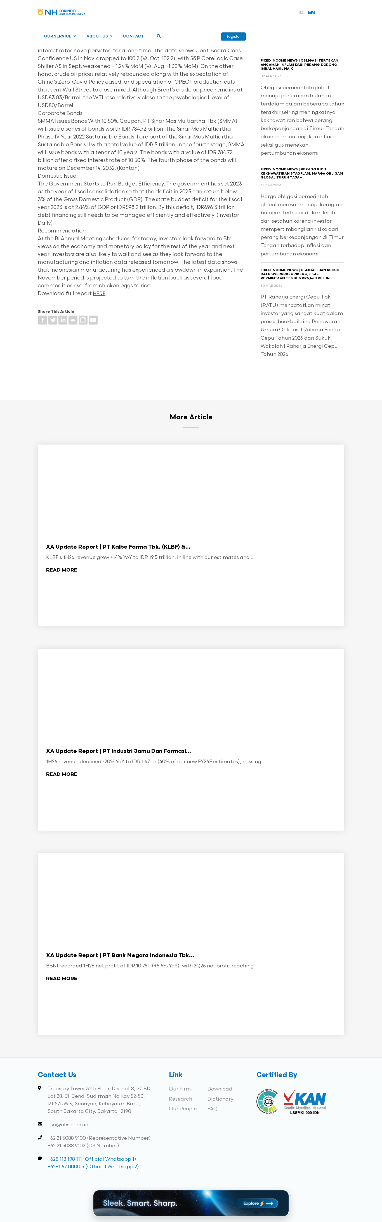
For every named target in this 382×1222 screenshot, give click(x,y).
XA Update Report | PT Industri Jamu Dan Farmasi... (118, 751)
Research (180, 1099)
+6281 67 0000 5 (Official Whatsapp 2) (93, 1167)
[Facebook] (42, 320)
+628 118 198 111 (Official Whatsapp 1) (92, 1159)
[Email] (73, 320)
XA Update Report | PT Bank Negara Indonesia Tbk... (120, 955)
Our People (183, 1109)
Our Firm (180, 1089)
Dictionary (220, 1099)
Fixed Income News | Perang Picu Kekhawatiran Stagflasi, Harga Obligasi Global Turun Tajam (302, 173)
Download (219, 1089)
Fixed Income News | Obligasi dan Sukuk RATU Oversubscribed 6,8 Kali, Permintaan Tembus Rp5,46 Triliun (300, 274)
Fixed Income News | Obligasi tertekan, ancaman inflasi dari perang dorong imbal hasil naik (300, 64)
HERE (99, 294)
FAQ (212, 1109)
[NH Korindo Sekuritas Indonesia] (61, 13)
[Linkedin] (62, 320)
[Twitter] (52, 320)
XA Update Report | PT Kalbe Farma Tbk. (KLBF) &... (118, 547)
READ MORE (61, 570)
